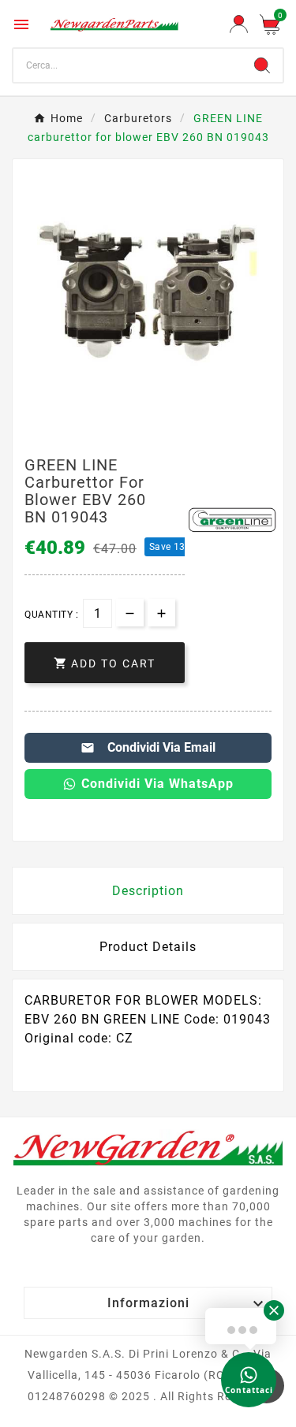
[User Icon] (239, 24)
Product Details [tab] (148, 946)
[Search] (262, 65)
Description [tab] (148, 890)
